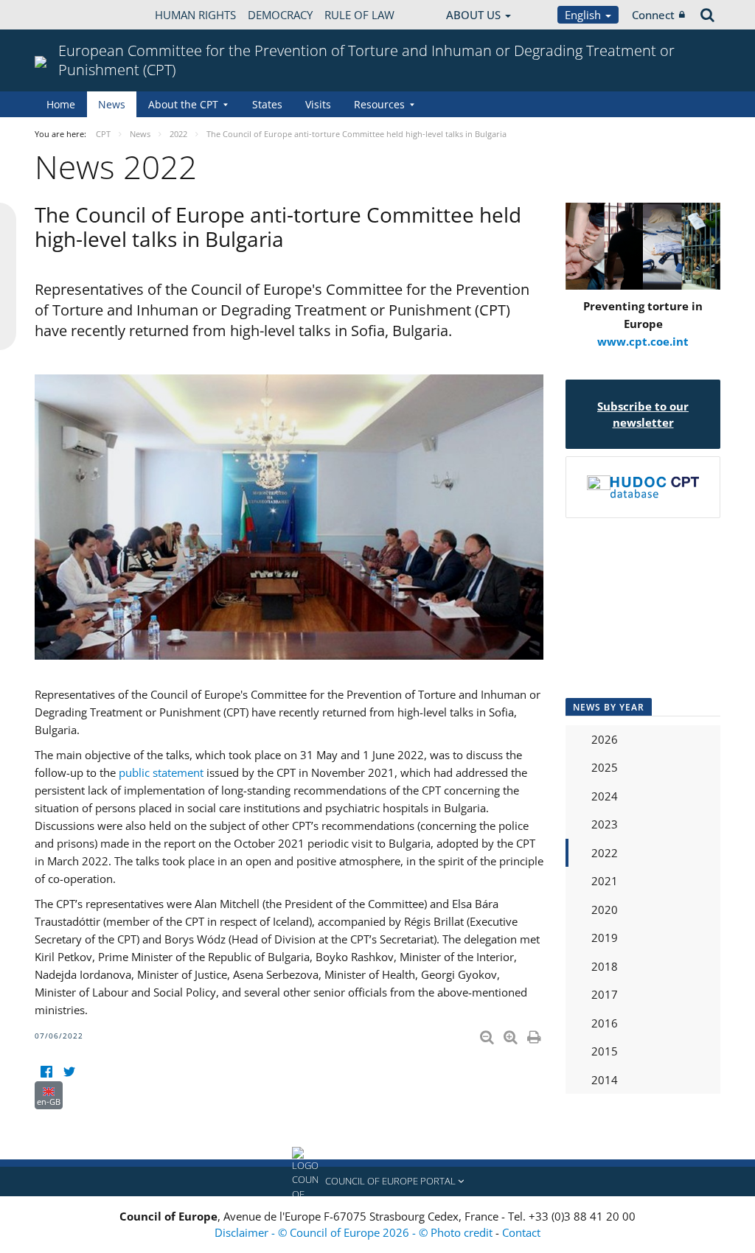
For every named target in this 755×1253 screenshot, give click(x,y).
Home (60, 104)
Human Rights (195, 14)
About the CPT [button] (183, 104)
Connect (653, 14)
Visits (318, 104)
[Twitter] (69, 1072)
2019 (604, 937)
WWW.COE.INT (71, 14)
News (111, 104)
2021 (604, 880)
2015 (604, 1051)
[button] (377, 1181)
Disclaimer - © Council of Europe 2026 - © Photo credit (355, 1232)
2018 (604, 966)
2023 (604, 824)
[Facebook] (46, 1072)
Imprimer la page (535, 1034)
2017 (604, 994)
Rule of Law (359, 14)
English (584, 14)
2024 (604, 796)
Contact (521, 1232)
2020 (604, 909)
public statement (161, 772)
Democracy (280, 14)
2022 (604, 852)
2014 (604, 1079)
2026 (604, 739)
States (267, 104)
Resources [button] (379, 104)
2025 (604, 767)
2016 (604, 1023)
